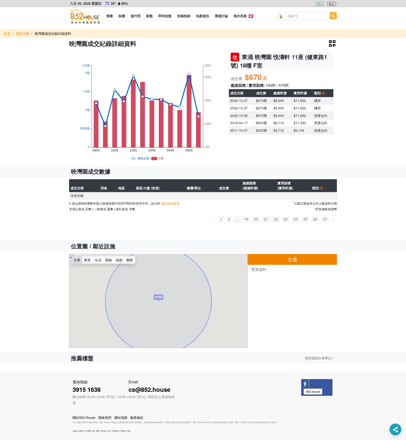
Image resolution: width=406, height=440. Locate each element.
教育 (87, 260)
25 (305, 219)
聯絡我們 (104, 417)
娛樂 (119, 260)
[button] (109, 16)
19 (246, 219)
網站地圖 (120, 417)
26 (315, 219)
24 (295, 219)
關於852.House (84, 417)
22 (276, 219)
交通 (77, 260)
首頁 (7, 33)
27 (325, 219)
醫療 (129, 260)
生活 (98, 260)
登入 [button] (320, 4)
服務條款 (136, 417)
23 (286, 219)
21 (266, 219)
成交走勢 (22, 33)
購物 (108, 260)
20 (256, 219)
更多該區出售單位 (318, 358)
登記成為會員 (170, 203)
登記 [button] (331, 4)
